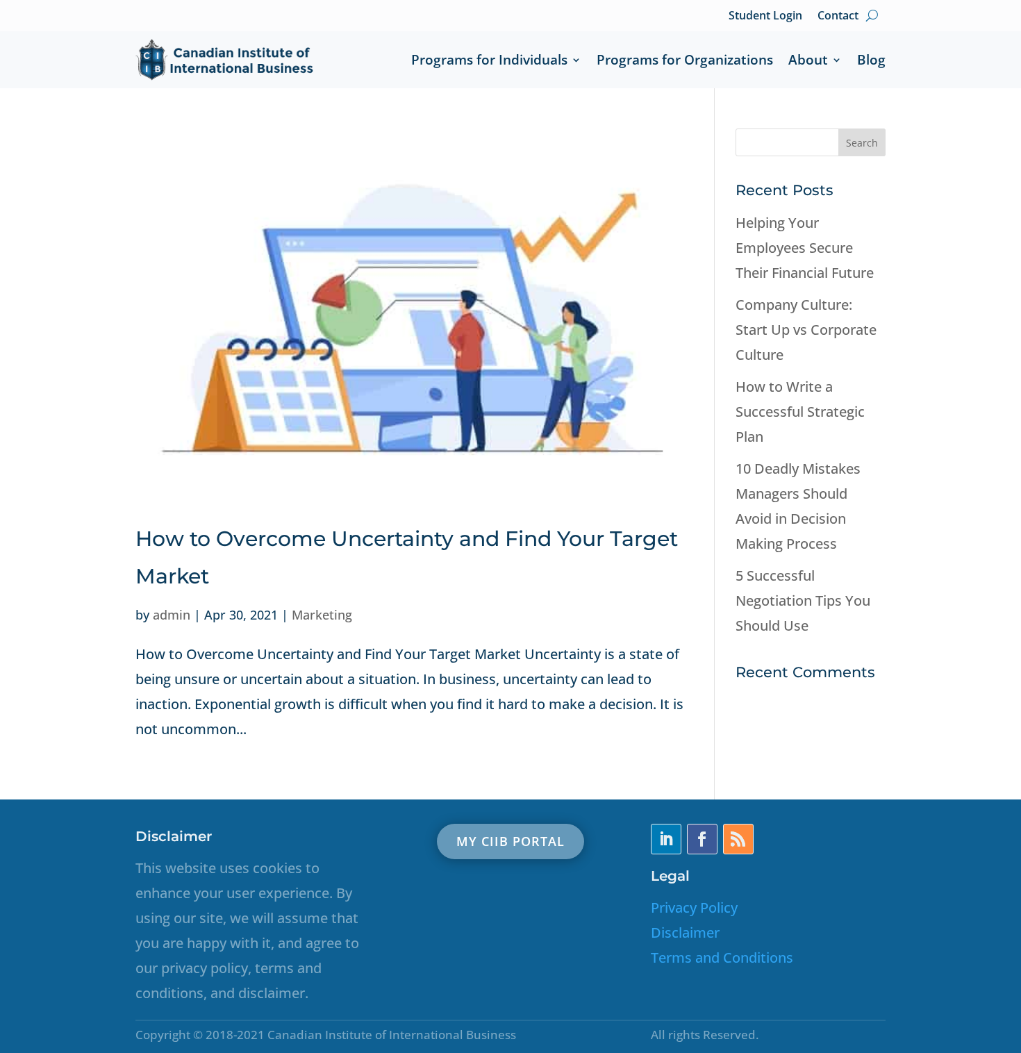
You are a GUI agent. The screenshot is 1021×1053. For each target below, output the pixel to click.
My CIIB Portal (510, 841)
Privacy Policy (694, 907)
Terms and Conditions (722, 957)
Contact (837, 15)
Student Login (765, 15)
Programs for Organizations (685, 60)
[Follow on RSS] (738, 839)
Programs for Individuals (489, 60)
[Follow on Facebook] (702, 839)
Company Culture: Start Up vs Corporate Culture (806, 329)
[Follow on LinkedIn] (666, 839)
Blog (871, 60)
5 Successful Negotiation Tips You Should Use (803, 600)
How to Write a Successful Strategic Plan (800, 411)
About (808, 60)
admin (171, 614)
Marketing (322, 614)
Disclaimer (685, 932)
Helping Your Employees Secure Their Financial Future (805, 247)
